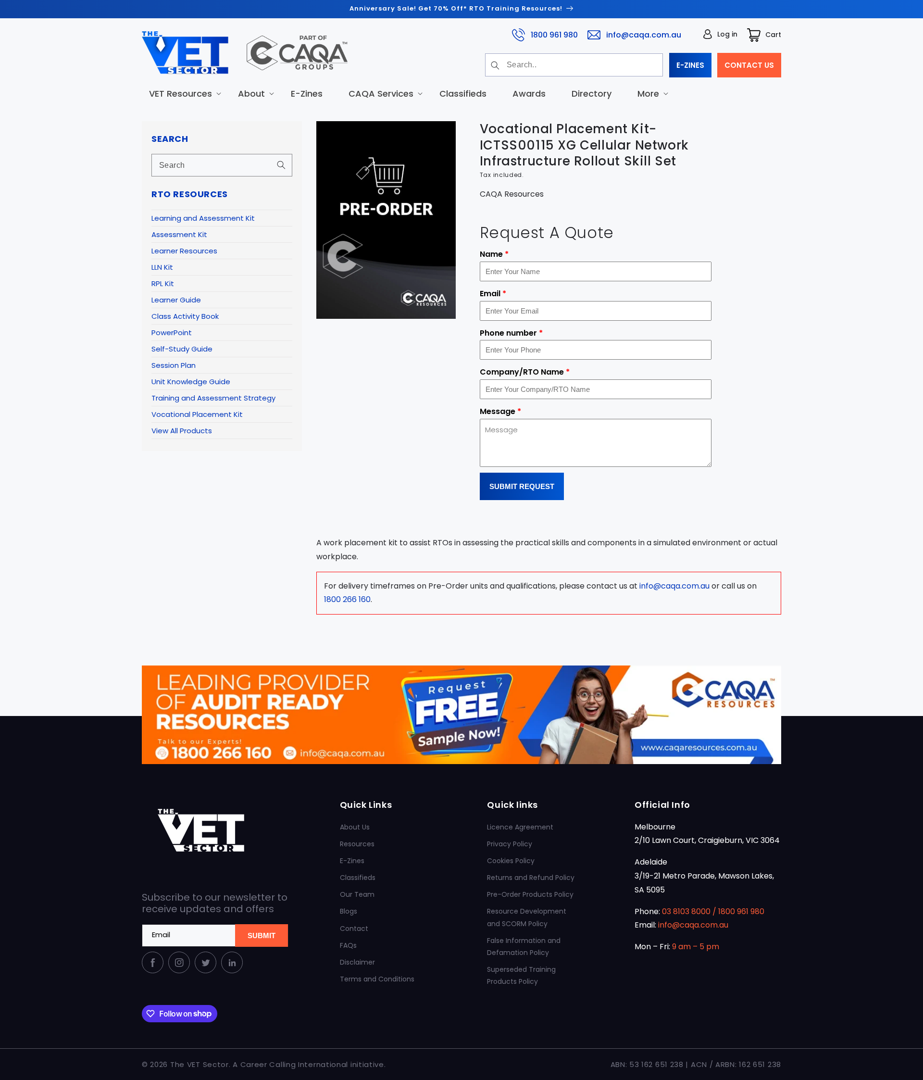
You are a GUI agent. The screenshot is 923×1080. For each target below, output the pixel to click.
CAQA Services (381, 93)
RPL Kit (162, 283)
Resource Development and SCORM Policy (526, 917)
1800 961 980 (554, 34)
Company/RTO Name (525, 371)
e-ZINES (690, 65)
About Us (355, 827)
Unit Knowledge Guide (190, 382)
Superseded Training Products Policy (521, 975)
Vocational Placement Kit (197, 414)
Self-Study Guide (181, 349)
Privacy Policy (509, 844)
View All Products (181, 431)
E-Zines (352, 861)
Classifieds (357, 877)
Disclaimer (357, 962)
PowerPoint (171, 332)
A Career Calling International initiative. (309, 1064)
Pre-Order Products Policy (530, 894)
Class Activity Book (185, 316)
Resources (357, 844)
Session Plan (173, 365)
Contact (354, 928)
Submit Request (521, 486)
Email (493, 293)
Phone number (511, 333)
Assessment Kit (179, 234)
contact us (749, 65)
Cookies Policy (511, 861)
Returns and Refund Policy (530, 877)
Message (500, 411)
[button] (180, 93)
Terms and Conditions (377, 979)
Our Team (357, 894)
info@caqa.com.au (643, 34)
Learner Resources (184, 251)
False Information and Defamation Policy (524, 946)
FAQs (348, 945)
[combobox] (574, 64)
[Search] (495, 65)
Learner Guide (176, 300)
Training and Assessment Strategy (213, 398)
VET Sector (208, 1064)
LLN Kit (162, 267)
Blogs (348, 911)
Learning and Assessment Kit (203, 218)
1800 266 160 (347, 599)
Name (494, 254)
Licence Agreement (520, 827)
